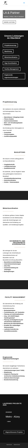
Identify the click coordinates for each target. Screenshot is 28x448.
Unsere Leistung (9, 22)
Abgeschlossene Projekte (14, 432)
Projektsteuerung (10, 45)
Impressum (9, 444)
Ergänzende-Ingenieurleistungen (11, 76)
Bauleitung (8, 51)
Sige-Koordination (10, 63)
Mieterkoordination (10, 57)
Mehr (9, 421)
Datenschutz (17, 444)
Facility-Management (11, 69)
